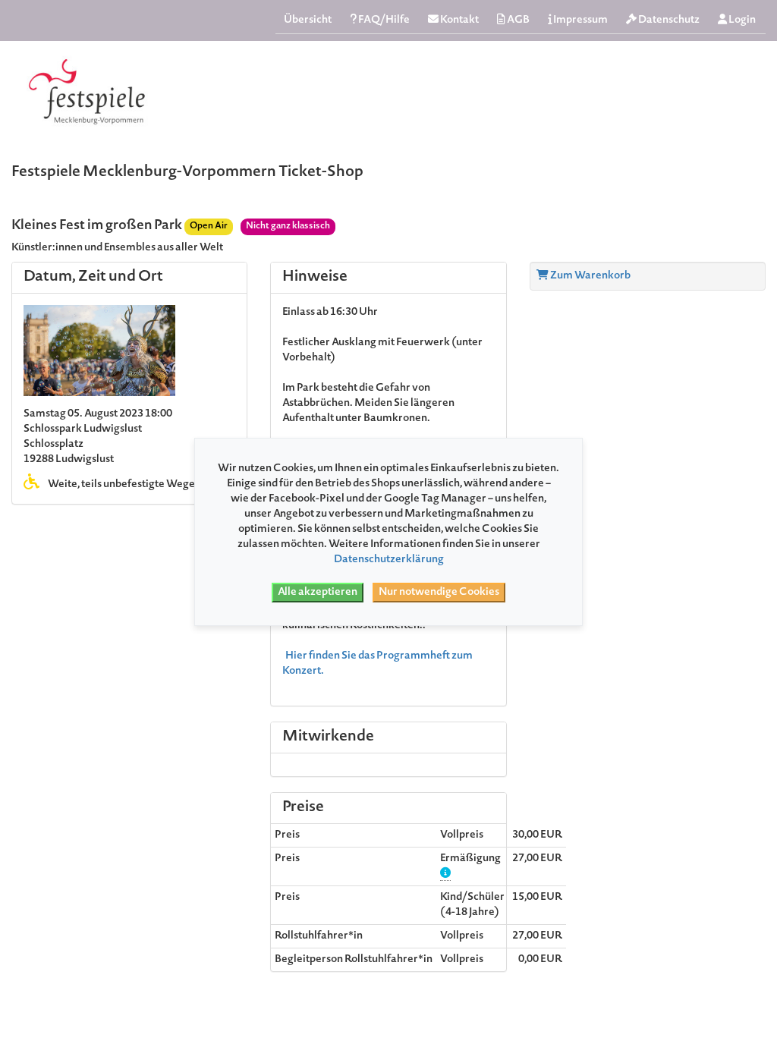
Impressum (580, 20)
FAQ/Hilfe (383, 20)
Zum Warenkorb (590, 276)
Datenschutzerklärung (389, 560)
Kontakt (459, 20)
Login (741, 20)
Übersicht (308, 20)
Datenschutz (668, 20)
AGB (517, 20)
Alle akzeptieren (317, 593)
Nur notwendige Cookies (439, 593)
